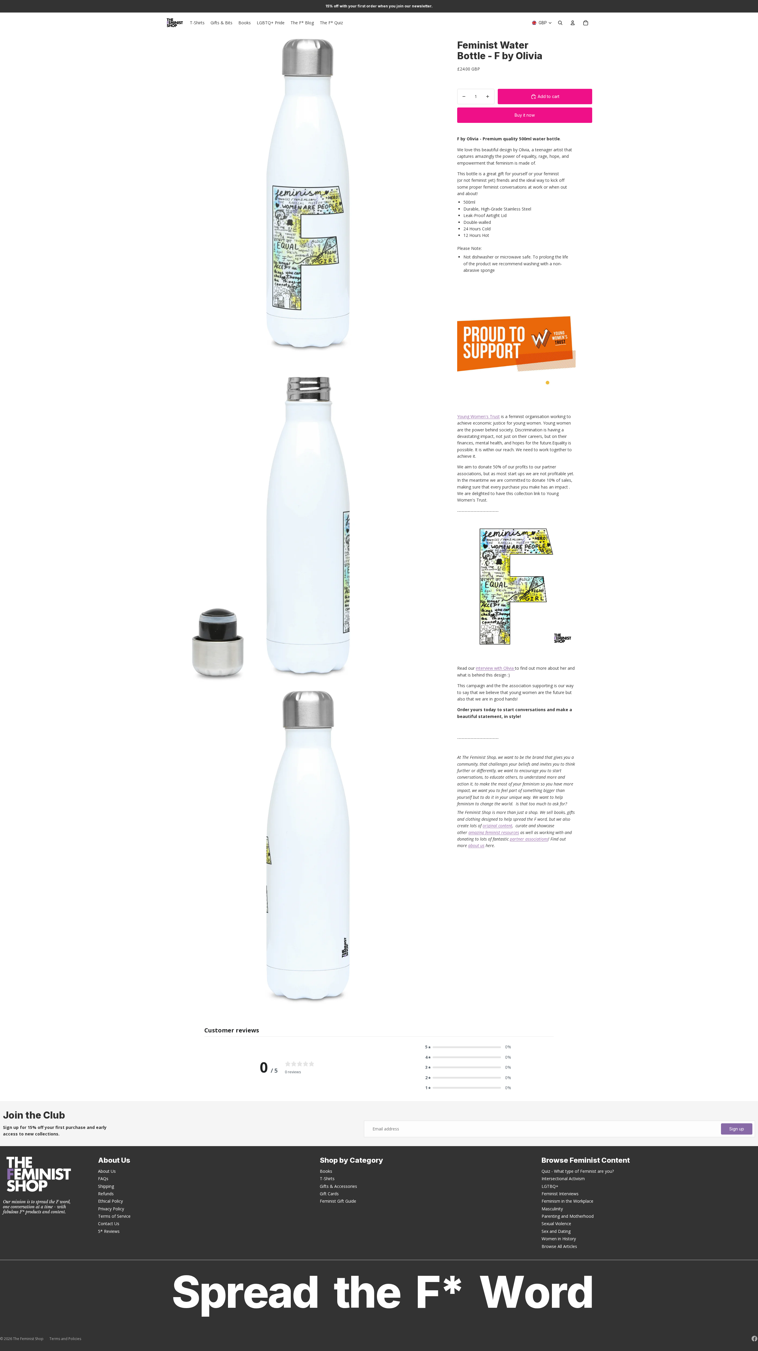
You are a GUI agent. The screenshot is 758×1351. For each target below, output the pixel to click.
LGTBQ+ (550, 1186)
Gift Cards (329, 1193)
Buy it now (525, 115)
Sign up (736, 1128)
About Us (107, 1171)
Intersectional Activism (563, 1178)
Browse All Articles (559, 1246)
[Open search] (560, 22)
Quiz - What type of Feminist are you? (578, 1171)
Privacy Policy (111, 1209)
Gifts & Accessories (338, 1186)
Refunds (106, 1193)
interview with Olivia (495, 668)
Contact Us (108, 1223)
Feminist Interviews (560, 1193)
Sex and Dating (556, 1231)
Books (326, 1171)
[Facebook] (754, 1338)
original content (497, 825)
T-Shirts (327, 1178)
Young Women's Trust (478, 416)
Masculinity (552, 1209)
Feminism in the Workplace (567, 1201)
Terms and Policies (65, 1338)
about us (476, 845)
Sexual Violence (556, 1223)
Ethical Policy (110, 1201)
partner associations (529, 839)
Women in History (559, 1238)
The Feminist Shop (28, 1338)
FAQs (103, 1178)
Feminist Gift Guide (338, 1201)
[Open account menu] (572, 22)
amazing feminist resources (493, 832)
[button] (468, 1047)
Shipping (106, 1186)
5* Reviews (109, 1231)
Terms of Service (114, 1216)
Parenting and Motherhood (568, 1216)
